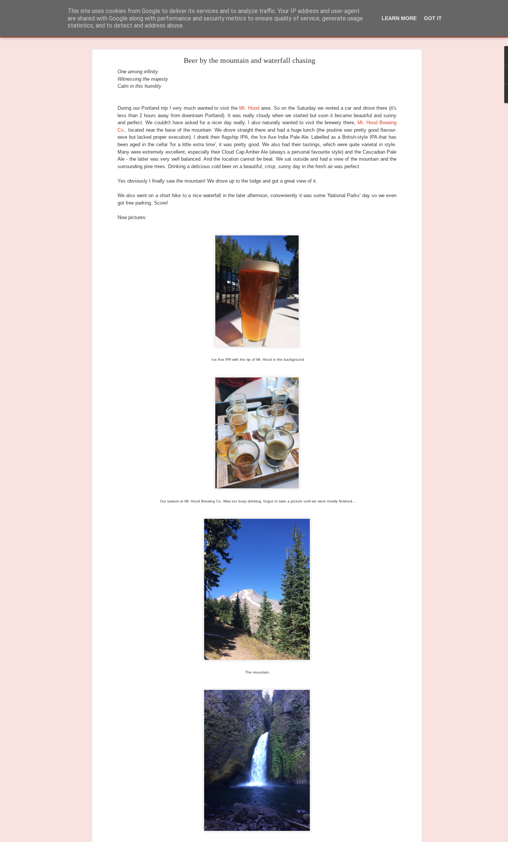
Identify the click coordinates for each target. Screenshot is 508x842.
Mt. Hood (249, 108)
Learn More (399, 18)
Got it (433, 18)
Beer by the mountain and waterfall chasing (249, 60)
